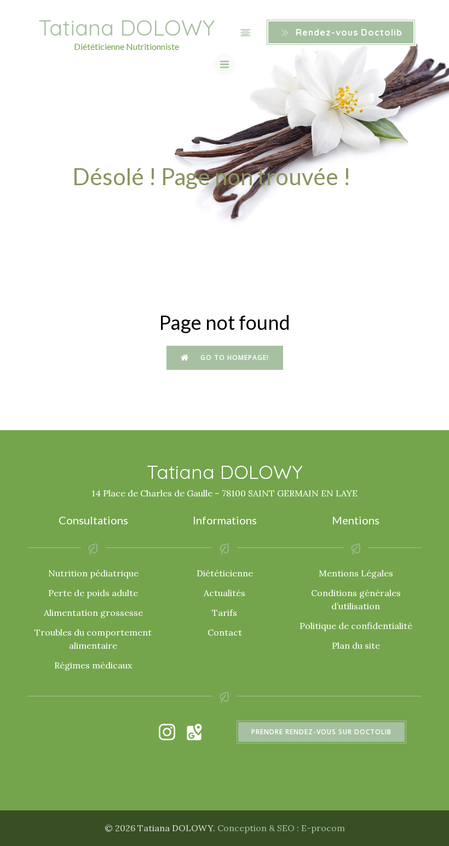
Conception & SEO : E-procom (281, 827)
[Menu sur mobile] (245, 32)
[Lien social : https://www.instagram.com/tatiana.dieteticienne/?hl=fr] (172, 732)
